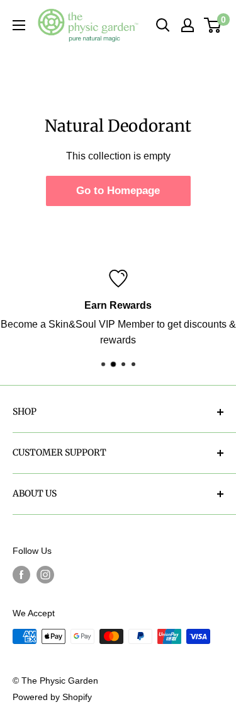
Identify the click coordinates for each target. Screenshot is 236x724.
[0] (213, 25)
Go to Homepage (118, 191)
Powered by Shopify (52, 697)
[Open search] (163, 25)
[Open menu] (19, 25)
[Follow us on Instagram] (45, 574)
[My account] (187, 25)
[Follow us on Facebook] (21, 574)
